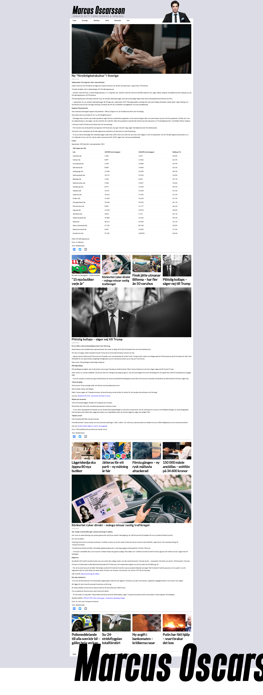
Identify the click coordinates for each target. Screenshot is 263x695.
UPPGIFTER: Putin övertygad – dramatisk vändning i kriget (104, 598)
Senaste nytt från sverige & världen (98, 16)
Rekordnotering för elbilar (90, 574)
